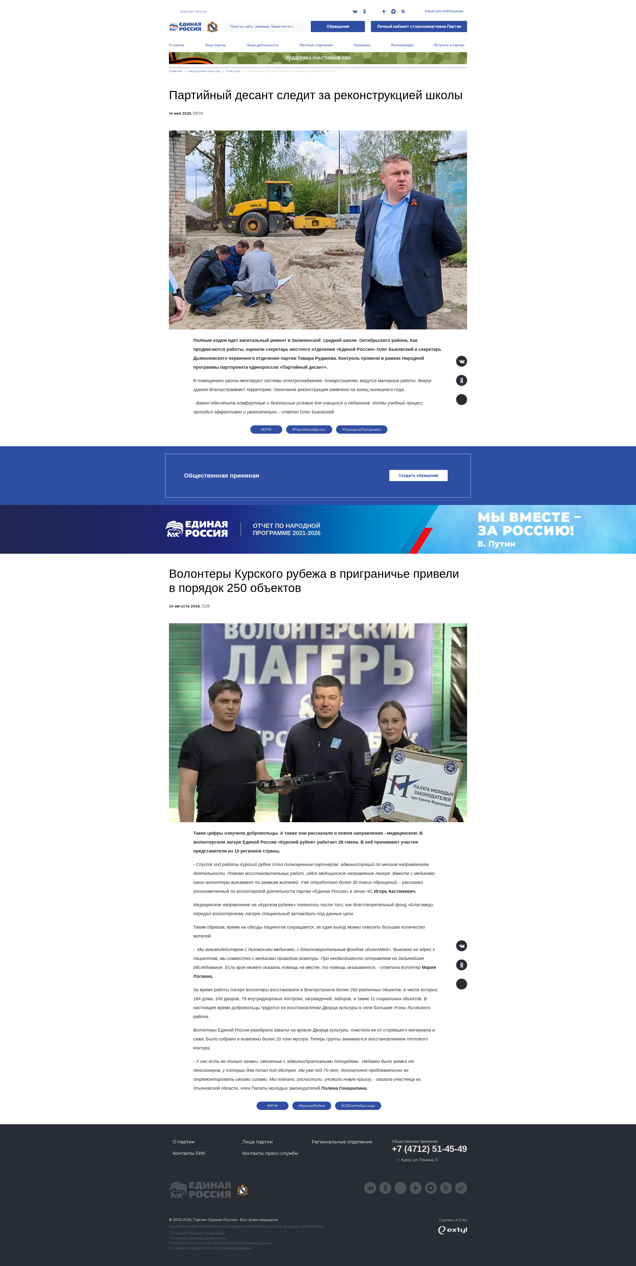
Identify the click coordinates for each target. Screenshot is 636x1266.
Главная (175, 71)
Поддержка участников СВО (318, 58)
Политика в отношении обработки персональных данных (220, 1243)
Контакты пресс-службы (270, 1153)
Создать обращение (418, 475)
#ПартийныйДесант (309, 429)
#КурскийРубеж (312, 1106)
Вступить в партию (449, 45)
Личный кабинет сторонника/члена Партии (419, 26)
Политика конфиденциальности (197, 1238)
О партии (176, 45)
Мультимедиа (402, 45)
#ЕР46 (266, 429)
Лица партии (215, 45)
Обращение (338, 26)
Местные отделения (316, 45)
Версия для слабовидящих (443, 11)
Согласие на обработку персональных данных (210, 1248)
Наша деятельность (262, 45)
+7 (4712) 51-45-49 (429, 1149)
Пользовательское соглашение (197, 1233)
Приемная (362, 45)
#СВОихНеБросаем (358, 1106)
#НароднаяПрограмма (361, 429)
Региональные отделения (342, 1142)
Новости (233, 71)
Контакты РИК (189, 1153)
